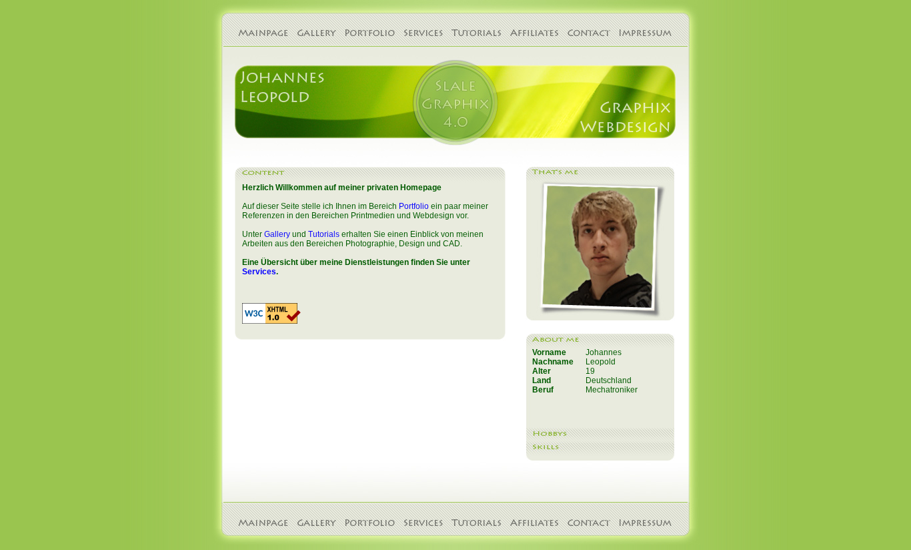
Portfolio (414, 206)
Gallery (277, 234)
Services (259, 271)
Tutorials (323, 234)
